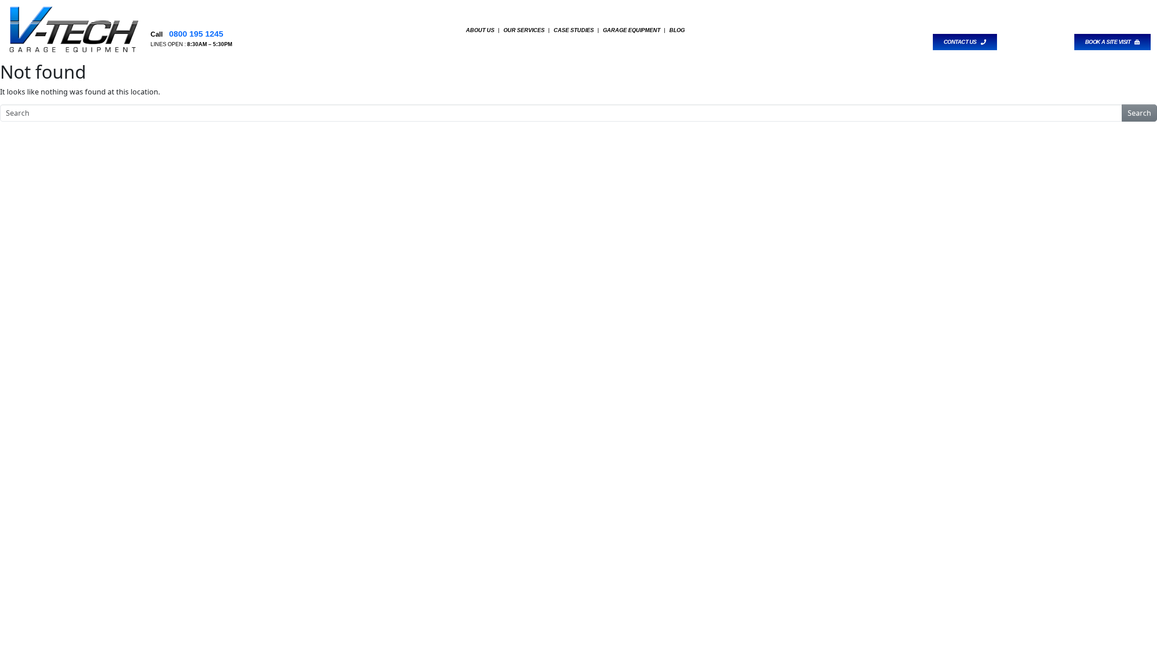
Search (1139, 113)
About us (480, 30)
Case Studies (574, 30)
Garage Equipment (631, 30)
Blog (677, 30)
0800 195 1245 (195, 33)
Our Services (524, 30)
